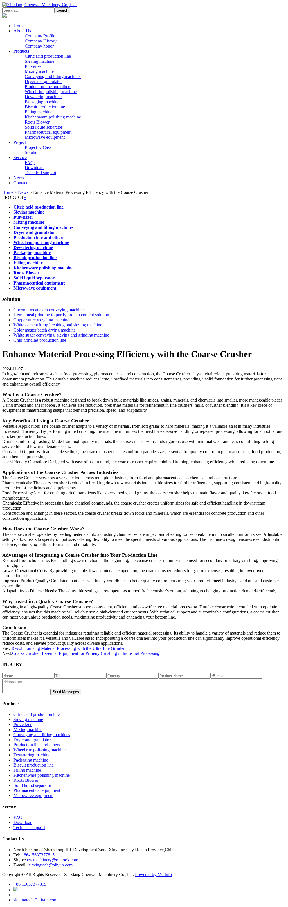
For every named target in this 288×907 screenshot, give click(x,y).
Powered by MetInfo (153, 874)
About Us (22, 30)
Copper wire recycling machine (41, 319)
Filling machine (38, 111)
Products (21, 51)
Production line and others (48, 86)
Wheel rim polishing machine (51, 91)
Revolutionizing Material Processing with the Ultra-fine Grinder (68, 648)
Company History (41, 41)
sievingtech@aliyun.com (51, 865)
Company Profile (40, 35)
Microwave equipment (45, 137)
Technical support (40, 172)
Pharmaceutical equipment (48, 132)
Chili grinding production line (40, 340)
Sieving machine (39, 61)
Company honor (39, 46)
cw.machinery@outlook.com (52, 859)
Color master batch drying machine (45, 330)
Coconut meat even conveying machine (49, 309)
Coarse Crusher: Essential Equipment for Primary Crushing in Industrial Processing (85, 653)
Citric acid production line (48, 56)
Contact (20, 182)
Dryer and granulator (43, 81)
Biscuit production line (45, 106)
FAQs (30, 162)
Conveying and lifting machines (53, 76)
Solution (32, 152)
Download (34, 167)
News (19, 177)
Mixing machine (39, 71)
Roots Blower (37, 122)
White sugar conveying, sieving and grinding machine (61, 335)
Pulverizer (34, 66)
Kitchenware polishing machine (53, 117)
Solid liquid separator (43, 127)
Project (20, 142)
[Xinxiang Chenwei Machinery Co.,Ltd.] (39, 4)
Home (19, 25)
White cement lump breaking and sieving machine (58, 325)
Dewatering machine (43, 96)
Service (20, 157)
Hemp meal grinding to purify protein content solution (61, 314)
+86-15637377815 (38, 854)
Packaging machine (42, 101)
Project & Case (38, 147)
